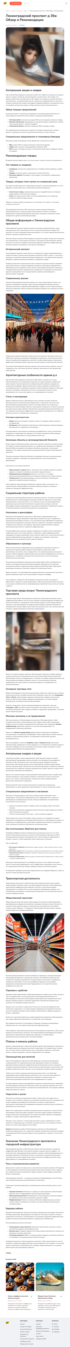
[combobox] (44, 3)
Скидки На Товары (16, 11)
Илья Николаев (12, 25)
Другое (26, 11)
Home (7, 11)
